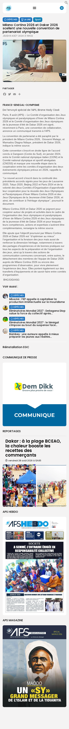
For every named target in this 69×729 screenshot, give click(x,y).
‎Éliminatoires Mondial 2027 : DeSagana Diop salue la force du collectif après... (37, 312)
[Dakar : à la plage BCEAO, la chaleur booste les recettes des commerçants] (34, 485)
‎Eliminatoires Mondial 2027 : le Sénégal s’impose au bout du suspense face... (34, 324)
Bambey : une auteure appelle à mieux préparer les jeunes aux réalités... (34, 335)
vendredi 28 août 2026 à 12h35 (24, 460)
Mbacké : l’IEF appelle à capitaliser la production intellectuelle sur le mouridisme (37, 300)
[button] (66, 3)
